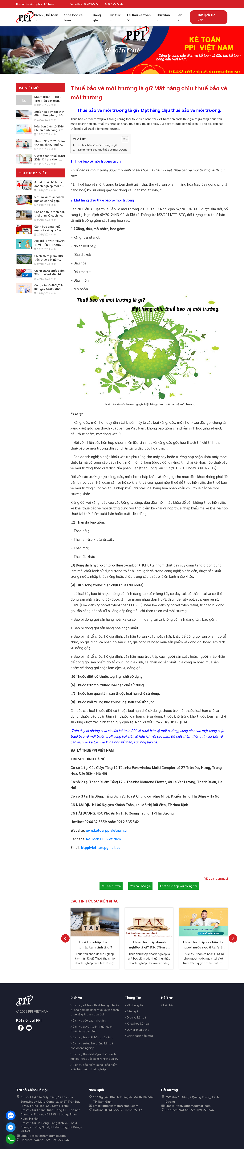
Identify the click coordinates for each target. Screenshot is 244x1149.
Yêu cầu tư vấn (111, 886)
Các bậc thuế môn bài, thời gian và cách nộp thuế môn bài (49, 215)
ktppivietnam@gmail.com (48, 1136)
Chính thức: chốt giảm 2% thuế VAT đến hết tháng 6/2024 (49, 274)
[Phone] (11, 1139)
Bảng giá (132, 1011)
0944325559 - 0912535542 (51, 1140)
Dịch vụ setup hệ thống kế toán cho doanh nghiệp (92, 1045)
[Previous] (65, 938)
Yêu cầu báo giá (140, 886)
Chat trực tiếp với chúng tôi (178, 886)
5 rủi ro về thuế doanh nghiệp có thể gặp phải (49, 200)
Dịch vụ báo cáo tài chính (89, 1020)
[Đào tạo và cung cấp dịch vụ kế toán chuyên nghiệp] (25, 17)
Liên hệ (167, 1005)
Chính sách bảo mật (139, 1036)
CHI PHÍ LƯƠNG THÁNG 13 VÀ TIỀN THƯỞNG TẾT (49, 244)
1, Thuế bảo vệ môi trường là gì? (97, 145)
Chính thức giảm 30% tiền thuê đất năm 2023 (48, 259)
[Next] (233, 938)
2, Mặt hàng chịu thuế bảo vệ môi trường (102, 149)
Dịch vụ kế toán (136, 1017)
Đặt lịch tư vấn (206, 17)
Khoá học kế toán (138, 1023)
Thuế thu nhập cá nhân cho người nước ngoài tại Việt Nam (203, 947)
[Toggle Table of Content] (123, 139)
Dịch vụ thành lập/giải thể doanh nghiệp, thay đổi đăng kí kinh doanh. (94, 1056)
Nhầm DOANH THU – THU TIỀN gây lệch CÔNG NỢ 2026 (47, 100)
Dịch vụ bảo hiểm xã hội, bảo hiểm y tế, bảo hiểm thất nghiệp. (94, 1067)
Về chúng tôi (134, 1005)
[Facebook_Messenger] (11, 1127)
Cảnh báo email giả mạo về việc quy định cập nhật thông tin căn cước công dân (48, 232)
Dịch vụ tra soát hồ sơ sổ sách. (92, 1037)
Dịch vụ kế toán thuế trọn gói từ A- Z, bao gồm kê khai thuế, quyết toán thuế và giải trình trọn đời (95, 1009)
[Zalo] (11, 1115)
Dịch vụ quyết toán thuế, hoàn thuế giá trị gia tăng (91, 1028)
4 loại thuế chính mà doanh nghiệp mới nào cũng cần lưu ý (49, 185)
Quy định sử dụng (137, 1029)
